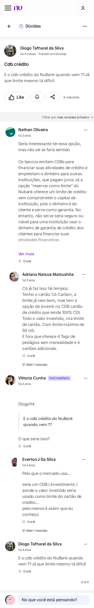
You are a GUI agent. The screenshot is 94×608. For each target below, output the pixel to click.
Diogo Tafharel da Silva (42, 48)
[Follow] (37, 97)
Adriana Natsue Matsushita (48, 275)
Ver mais (26, 254)
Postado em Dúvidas (52, 54)
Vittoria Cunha (32, 378)
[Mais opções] (86, 130)
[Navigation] (8, 8)
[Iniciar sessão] (83, 8)
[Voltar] (9, 26)
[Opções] (85, 26)
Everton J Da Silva (39, 460)
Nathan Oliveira (33, 130)
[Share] (52, 97)
